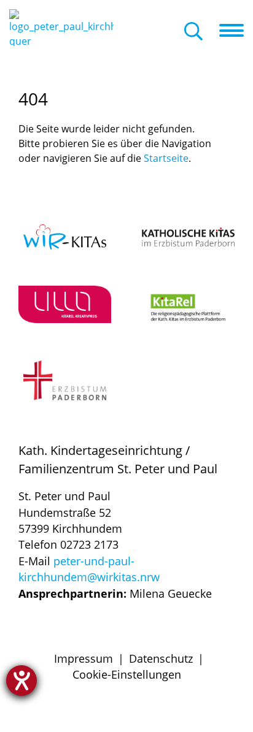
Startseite (166, 158)
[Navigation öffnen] (236, 30)
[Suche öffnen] (193, 32)
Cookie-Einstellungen (126, 674)
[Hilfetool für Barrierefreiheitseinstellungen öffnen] (21, 680)
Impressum (83, 658)
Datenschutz (161, 658)
